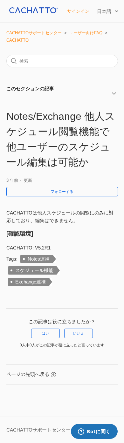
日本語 (105, 11)
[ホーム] (32, 14)
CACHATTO (17, 40)
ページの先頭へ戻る (27, 374)
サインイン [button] (78, 11)
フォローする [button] (62, 191)
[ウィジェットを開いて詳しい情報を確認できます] (94, 432)
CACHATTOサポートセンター (34, 33)
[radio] (45, 333)
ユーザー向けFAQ (85, 33)
